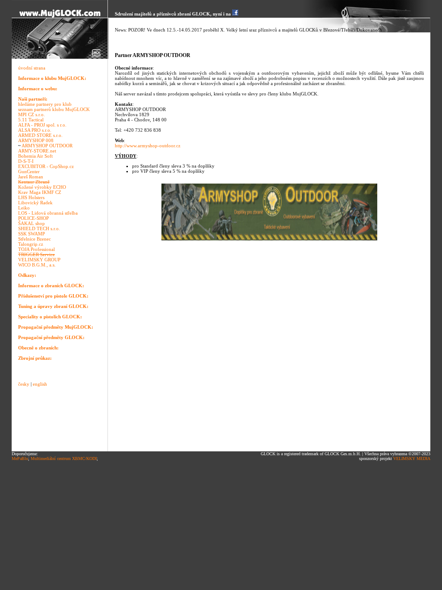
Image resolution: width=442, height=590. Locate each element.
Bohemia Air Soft (35, 156)
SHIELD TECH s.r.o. (39, 228)
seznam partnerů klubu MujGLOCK (54, 109)
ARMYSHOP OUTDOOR (47, 145)
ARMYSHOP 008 (36, 140)
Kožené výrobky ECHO (42, 187)
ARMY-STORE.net (37, 150)
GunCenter (29, 171)
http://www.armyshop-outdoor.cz (147, 145)
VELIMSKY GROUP (39, 259)
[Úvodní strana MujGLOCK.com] (60, 16)
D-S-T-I (26, 161)
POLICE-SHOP (33, 218)
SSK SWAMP (31, 233)
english (40, 384)
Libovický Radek (35, 202)
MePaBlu (20, 458)
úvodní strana (31, 67)
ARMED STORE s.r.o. (40, 135)
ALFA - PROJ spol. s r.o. (42, 124)
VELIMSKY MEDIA (411, 458)
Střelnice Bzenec (34, 238)
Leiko (24, 207)
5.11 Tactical (31, 119)
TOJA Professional (36, 249)
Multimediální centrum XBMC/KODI (64, 458)
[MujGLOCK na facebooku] (235, 13)
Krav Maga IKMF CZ (39, 192)
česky (23, 384)
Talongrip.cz (30, 244)
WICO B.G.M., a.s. (37, 264)
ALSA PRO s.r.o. (34, 130)
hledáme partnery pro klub (45, 104)
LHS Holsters (31, 197)
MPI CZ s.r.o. (31, 114)
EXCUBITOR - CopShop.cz (46, 166)
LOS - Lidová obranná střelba (48, 213)
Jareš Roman (30, 176)
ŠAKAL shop (31, 223)
